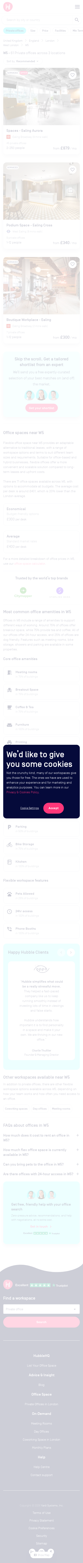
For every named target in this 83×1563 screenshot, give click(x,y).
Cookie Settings (29, 808)
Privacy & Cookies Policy (22, 792)
